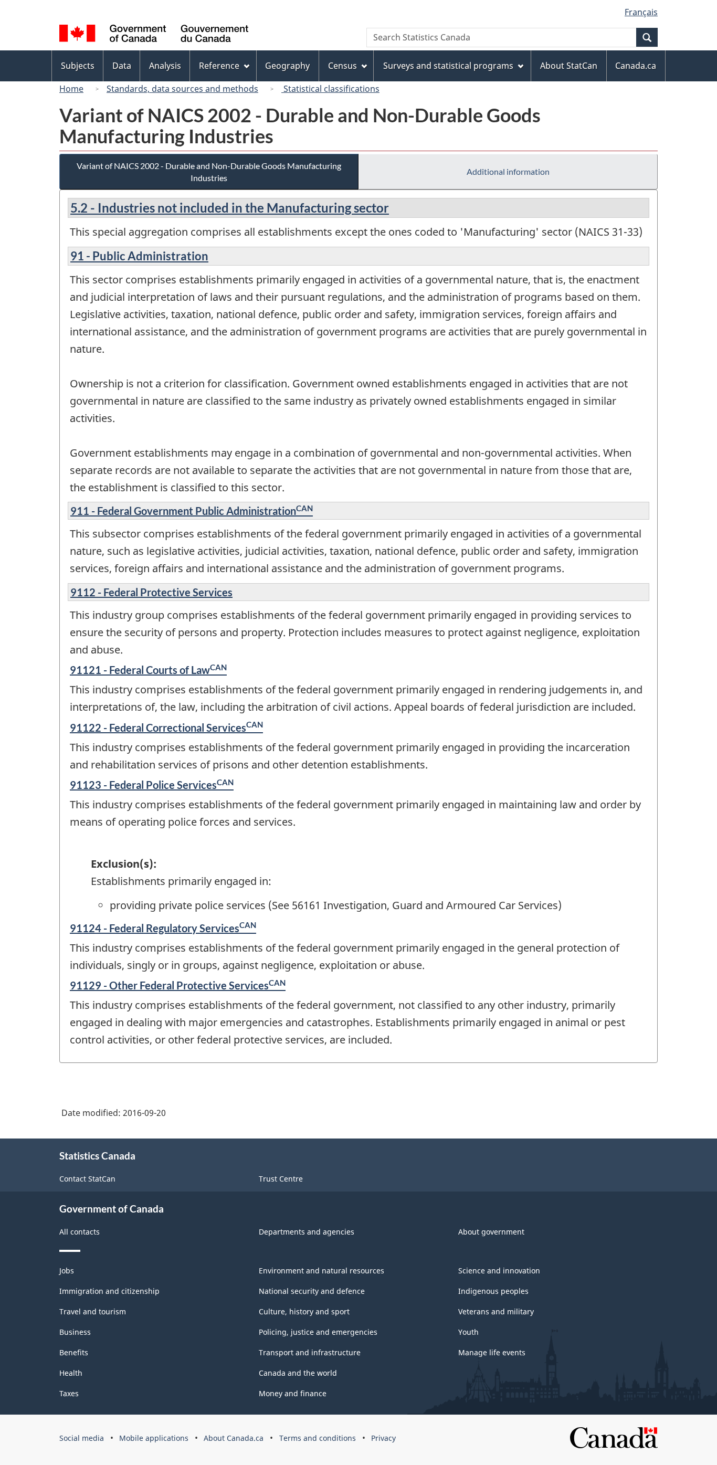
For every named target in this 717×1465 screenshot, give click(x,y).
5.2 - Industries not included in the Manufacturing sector (229, 207)
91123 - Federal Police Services (152, 784)
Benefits (73, 1352)
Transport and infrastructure (310, 1352)
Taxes (69, 1393)
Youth (468, 1332)
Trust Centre (281, 1179)
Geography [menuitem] (287, 65)
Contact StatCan (87, 1179)
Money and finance (292, 1393)
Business (75, 1332)
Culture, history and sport (304, 1311)
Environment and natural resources (321, 1271)
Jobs (66, 1271)
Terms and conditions (317, 1438)
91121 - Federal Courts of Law (148, 669)
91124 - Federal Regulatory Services (163, 928)
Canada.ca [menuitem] (635, 65)
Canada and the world (298, 1373)
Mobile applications (153, 1438)
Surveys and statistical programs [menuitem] (448, 65)
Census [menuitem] (342, 65)
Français (641, 12)
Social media (81, 1438)
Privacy (383, 1438)
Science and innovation (499, 1271)
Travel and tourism (92, 1311)
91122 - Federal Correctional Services (166, 727)
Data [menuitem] (121, 65)
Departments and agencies (306, 1232)
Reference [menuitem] (219, 65)
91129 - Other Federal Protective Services (178, 985)
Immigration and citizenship (109, 1291)
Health (70, 1373)
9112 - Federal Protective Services (151, 592)
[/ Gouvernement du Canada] (153, 35)
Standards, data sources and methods (182, 88)
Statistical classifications (330, 88)
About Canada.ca (233, 1438)
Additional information (508, 171)
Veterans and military (496, 1311)
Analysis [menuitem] (165, 65)
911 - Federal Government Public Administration (191, 510)
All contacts (79, 1232)
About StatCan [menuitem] (568, 65)
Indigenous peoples (493, 1291)
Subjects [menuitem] (77, 65)
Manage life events (491, 1352)
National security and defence (312, 1291)
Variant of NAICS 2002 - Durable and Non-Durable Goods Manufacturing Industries (209, 172)
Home (71, 88)
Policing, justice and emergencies (318, 1332)
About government (491, 1232)
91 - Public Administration (139, 256)
